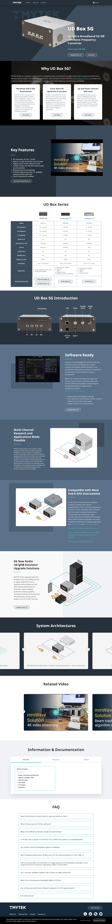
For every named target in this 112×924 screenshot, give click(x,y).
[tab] (26, 760)
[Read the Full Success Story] (74, 391)
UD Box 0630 (64, 218)
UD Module (88, 218)
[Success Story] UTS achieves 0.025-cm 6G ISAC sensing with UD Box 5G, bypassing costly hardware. (83, 535)
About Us (13, 914)
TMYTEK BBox (76, 524)
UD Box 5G (43, 218)
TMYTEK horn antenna (91, 524)
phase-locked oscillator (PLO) (82, 78)
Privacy (32, 914)
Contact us (41, 914)
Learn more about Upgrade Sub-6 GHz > (81, 541)
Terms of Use (23, 914)
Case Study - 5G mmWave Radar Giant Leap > (83, 528)
